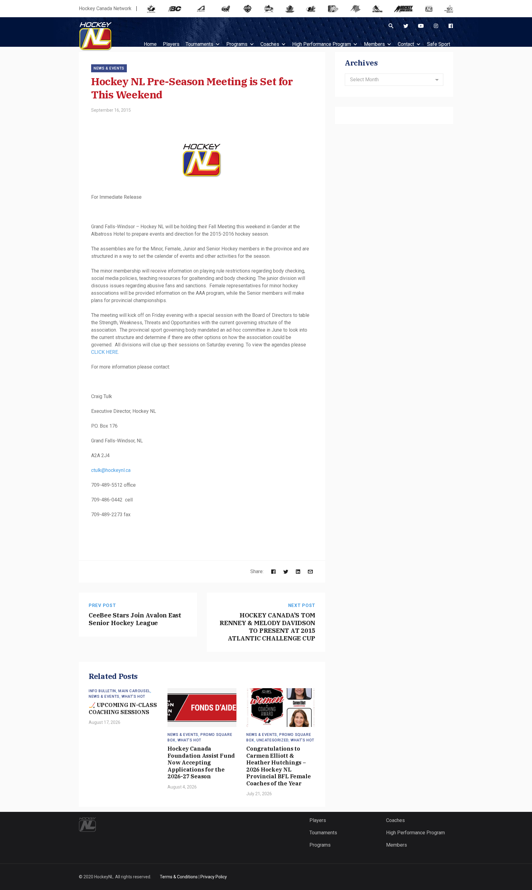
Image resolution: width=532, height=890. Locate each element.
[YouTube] (421, 26)
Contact (406, 44)
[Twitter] (405, 26)
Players (317, 820)
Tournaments (199, 44)
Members (374, 44)
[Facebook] (450, 26)
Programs (237, 44)
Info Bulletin (102, 691)
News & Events (109, 68)
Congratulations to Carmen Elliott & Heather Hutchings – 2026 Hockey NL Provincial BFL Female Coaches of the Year (278, 766)
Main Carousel (134, 691)
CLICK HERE (104, 352)
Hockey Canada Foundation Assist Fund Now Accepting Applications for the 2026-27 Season (201, 762)
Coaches (269, 44)
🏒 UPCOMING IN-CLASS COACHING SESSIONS (123, 708)
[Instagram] (435, 26)
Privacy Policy (213, 876)
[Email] (310, 571)
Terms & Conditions (179, 876)
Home (150, 44)
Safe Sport (438, 44)
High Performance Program (321, 44)
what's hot (133, 696)
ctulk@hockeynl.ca (111, 470)
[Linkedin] (298, 571)
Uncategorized (272, 740)
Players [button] (171, 44)
